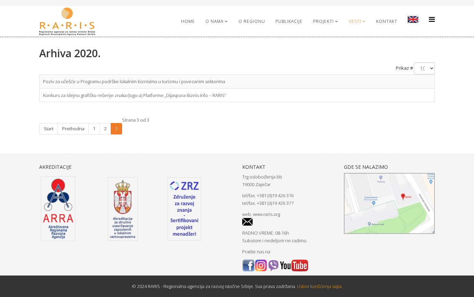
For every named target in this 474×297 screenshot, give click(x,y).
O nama (214, 21)
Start (48, 128)
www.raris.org (266, 214)
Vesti (355, 21)
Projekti (323, 21)
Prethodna (73, 128)
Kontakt (386, 21)
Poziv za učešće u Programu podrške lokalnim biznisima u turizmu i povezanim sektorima (134, 81)
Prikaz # (404, 68)
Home (188, 21)
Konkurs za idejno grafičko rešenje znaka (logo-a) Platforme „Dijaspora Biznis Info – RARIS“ (134, 95)
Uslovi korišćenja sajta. (319, 286)
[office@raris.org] (287, 222)
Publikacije (289, 21)
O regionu (251, 21)
